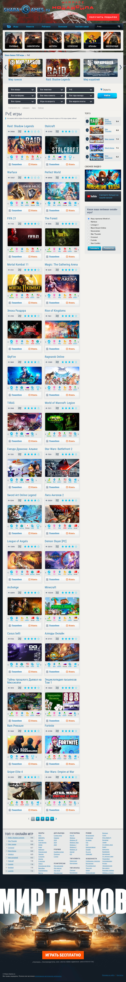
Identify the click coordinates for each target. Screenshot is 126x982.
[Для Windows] (64, 158)
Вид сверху (106, 868)
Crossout (94, 237)
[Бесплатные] (11, 158)
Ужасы (40, 863)
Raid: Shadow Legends (58, 79)
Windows (72, 838)
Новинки (56, 838)
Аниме (88, 870)
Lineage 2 (94, 225)
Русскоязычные (91, 866)
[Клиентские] (37, 158)
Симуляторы (42, 842)
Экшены (41, 854)
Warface (12, 172)
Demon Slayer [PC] (55, 541)
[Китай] (75, 527)
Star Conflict (95, 243)
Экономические (107, 866)
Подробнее (17, 164)
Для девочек (58, 868)
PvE (87, 842)
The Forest (51, 218)
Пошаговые (106, 859)
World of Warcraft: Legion (60, 403)
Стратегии (41, 861)
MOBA (40, 845)
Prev (5, 67)
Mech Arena (109, 148)
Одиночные (89, 838)
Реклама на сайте (108, 975)
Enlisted (11, 867)
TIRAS (10, 403)
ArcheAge (13, 587)
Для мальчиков (58, 866)
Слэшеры (41, 856)
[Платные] (11, 250)
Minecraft (50, 587)
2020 (55, 845)
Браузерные (73, 863)
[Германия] (32, 204)
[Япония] (27, 527)
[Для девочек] (16, 158)
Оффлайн (89, 854)
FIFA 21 (11, 218)
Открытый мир (90, 873)
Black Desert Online (98, 228)
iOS (71, 854)
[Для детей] (27, 158)
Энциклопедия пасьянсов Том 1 (61, 681)
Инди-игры (105, 849)
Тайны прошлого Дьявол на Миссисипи (24, 681)
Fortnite (49, 725)
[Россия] (59, 158)
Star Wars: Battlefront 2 (58, 449)
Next (121, 67)
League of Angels (17, 541)
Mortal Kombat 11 (18, 264)
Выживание (106, 852)
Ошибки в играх (59, 852)
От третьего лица (107, 856)
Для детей (57, 870)
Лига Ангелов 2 (54, 495)
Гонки (40, 847)
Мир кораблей (92, 79)
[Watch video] (103, 180)
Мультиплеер (90, 835)
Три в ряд (89, 868)
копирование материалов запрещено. (48, 976)
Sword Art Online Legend (21, 495)
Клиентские (73, 861)
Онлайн (88, 849)
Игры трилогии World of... (101, 219)
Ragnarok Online (54, 356)
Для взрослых (58, 873)
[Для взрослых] (32, 158)
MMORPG (41, 838)
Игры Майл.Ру (106, 837)
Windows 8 (73, 847)
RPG (39, 835)
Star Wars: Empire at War (59, 772)
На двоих (89, 840)
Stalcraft (50, 126)
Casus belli (13, 633)
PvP (87, 845)
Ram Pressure (15, 725)
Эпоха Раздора (16, 310)
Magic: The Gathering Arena (61, 264)
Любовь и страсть (108, 873)
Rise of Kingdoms (55, 310)
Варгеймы (41, 868)
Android (72, 852)
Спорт (104, 835)
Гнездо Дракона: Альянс (22, 449)
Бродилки (105, 840)
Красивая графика (108, 870)
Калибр (10, 864)
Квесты (40, 873)
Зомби (104, 842)
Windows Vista (74, 842)
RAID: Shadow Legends (16, 838)
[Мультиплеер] (37, 204)
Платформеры (42, 870)
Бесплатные (73, 872)
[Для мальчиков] (22, 158)
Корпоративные (90, 847)
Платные (72, 870)
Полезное (57, 854)
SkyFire (11, 356)
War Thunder (108, 130)
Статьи (56, 856)
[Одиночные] (75, 714)
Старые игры (58, 835)
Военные (105, 833)
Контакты (120, 975)
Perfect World (53, 172)
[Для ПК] (70, 158)
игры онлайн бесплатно (26, 9)
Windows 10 (73, 849)
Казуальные (106, 854)
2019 (55, 842)
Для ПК (72, 835)
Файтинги (41, 849)
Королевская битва (44, 866)
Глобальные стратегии (93, 861)
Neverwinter (95, 231)
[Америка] (75, 250)
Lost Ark (10, 871)
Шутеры (40, 840)
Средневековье (107, 861)
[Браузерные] (37, 342)
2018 (55, 840)
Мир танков (15, 79)
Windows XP (73, 840)
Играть (34, 164)
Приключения (42, 852)
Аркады (40, 859)
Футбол (104, 863)
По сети (88, 852)
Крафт (104, 847)
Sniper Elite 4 (15, 772)
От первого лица (107, 844)
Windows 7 (73, 845)
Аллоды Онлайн (54, 633)
